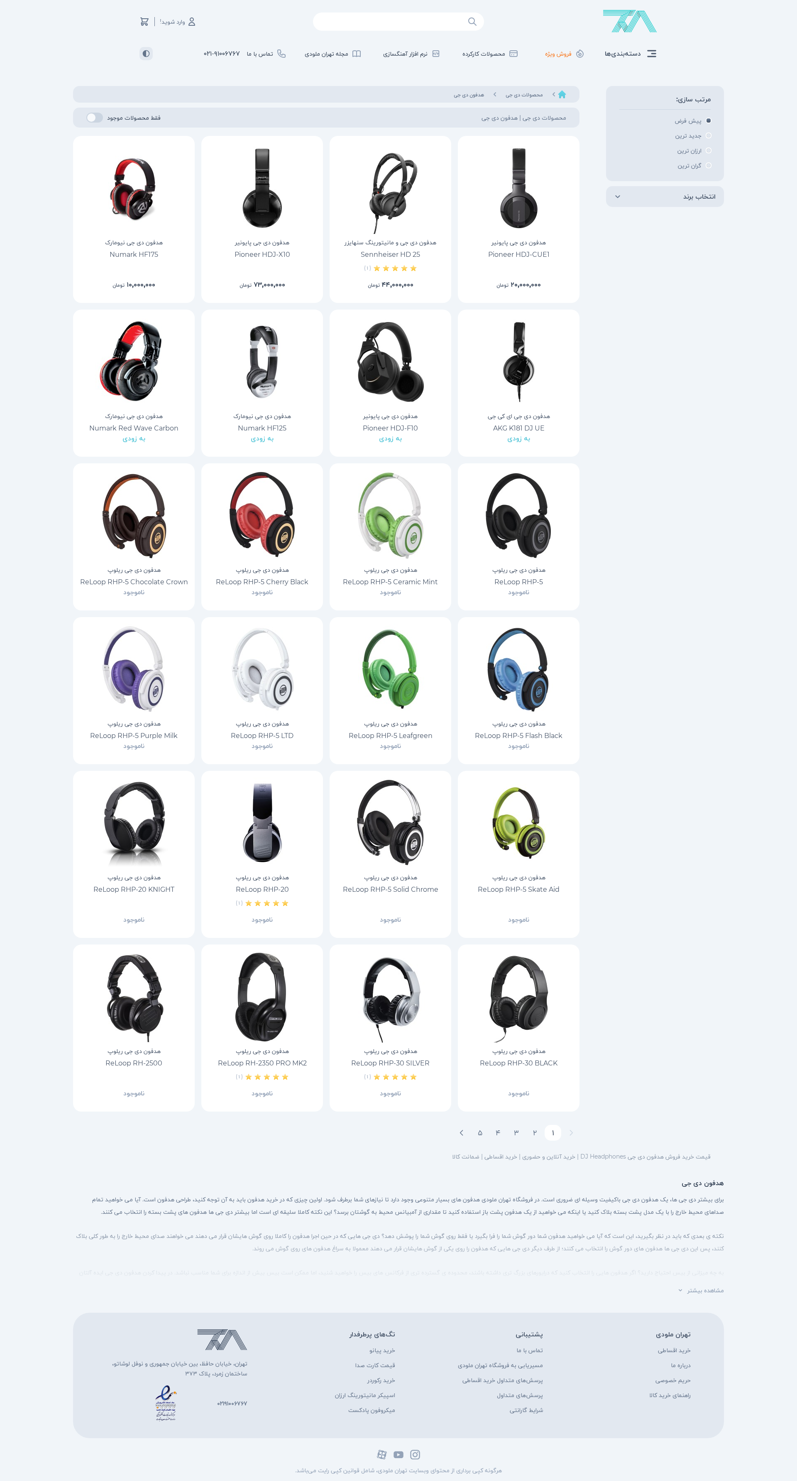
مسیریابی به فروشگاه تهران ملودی (500, 1365)
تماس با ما (529, 1350)
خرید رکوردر (381, 1380)
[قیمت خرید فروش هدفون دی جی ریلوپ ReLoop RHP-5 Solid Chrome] (390, 823)
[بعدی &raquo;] (461, 1133)
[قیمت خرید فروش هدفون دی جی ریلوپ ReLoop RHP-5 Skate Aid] (519, 823)
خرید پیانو (382, 1350)
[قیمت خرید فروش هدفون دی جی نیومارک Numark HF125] (262, 362)
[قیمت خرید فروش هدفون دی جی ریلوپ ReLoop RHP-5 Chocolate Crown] (134, 515)
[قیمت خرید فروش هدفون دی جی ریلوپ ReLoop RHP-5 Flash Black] (519, 669)
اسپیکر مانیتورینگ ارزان (365, 1395)
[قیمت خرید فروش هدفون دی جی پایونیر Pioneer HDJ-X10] (262, 188)
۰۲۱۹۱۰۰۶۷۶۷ (232, 1403)
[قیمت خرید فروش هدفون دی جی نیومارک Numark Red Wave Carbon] (134, 362)
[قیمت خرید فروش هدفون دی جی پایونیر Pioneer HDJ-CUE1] (519, 188)
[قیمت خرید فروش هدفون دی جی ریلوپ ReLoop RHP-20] (262, 823)
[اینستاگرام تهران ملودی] (415, 1454)
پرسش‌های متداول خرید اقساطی (502, 1380)
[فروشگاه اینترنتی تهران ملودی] (630, 21)
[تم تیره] (146, 53)
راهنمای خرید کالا (670, 1395)
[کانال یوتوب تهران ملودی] (398, 1454)
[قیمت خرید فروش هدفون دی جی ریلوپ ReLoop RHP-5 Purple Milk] (134, 669)
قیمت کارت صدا (375, 1365)
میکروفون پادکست (371, 1410)
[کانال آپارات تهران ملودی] (382, 1454)
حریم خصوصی (673, 1380)
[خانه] (562, 94)
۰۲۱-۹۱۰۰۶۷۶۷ (222, 53)
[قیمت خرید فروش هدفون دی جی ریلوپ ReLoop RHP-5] (519, 515)
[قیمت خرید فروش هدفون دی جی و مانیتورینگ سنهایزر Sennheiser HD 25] (390, 188)
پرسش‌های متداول (520, 1395)
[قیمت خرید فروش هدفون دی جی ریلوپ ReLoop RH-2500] (134, 997)
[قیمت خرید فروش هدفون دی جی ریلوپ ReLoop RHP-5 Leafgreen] (390, 669)
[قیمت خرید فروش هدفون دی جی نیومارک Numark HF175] (134, 188)
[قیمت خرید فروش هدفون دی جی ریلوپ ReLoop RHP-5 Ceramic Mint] (390, 515)
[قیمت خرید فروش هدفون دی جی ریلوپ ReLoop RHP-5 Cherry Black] (262, 515)
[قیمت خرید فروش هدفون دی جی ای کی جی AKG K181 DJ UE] (519, 362)
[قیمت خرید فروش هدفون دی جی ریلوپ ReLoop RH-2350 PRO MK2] (262, 997)
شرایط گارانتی (526, 1410)
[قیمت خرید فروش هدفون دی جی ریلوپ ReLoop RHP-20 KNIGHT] (134, 823)
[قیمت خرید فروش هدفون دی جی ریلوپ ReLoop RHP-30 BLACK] (519, 997)
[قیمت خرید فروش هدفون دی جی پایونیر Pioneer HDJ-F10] (390, 362)
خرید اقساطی (674, 1350)
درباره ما (681, 1365)
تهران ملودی (673, 1334)
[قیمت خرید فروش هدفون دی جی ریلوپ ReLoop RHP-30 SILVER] (390, 997)
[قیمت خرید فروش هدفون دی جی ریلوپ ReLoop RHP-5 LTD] (262, 669)
